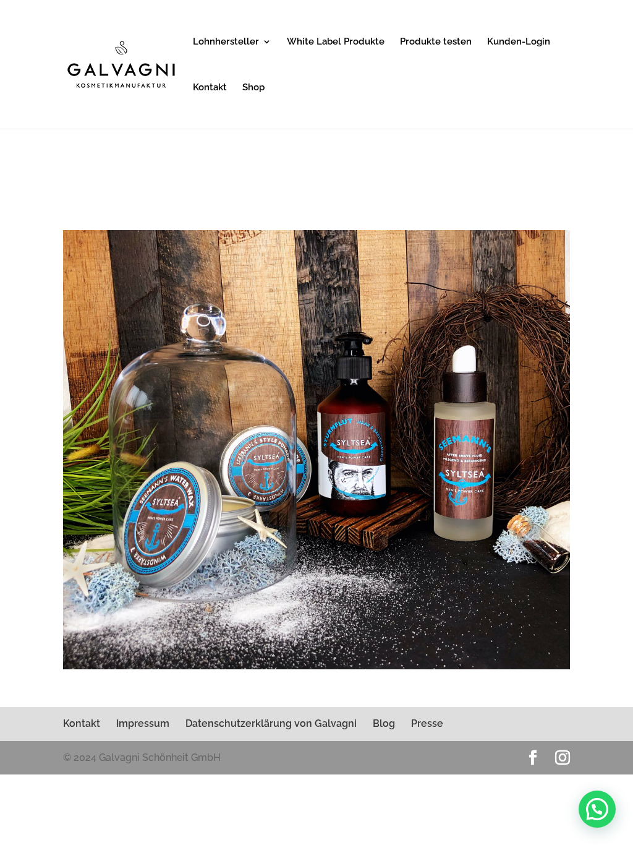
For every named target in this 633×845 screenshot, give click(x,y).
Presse (427, 723)
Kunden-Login (518, 42)
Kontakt (210, 88)
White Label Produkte (335, 42)
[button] (597, 809)
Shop (253, 88)
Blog (384, 723)
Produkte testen (436, 42)
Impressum (142, 723)
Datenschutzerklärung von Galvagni (271, 723)
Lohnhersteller (226, 42)
